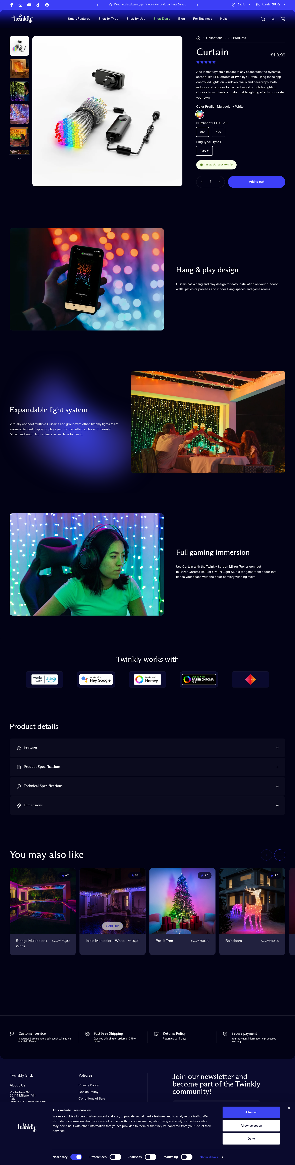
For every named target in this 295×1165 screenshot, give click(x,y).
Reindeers (233, 941)
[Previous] (98, 5)
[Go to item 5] (19, 159)
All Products (237, 38)
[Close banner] (288, 1108)
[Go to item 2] (19, 91)
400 (218, 132)
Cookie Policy (88, 1092)
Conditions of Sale (91, 1098)
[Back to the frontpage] (198, 38)
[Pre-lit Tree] (182, 901)
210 (202, 132)
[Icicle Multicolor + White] (112, 901)
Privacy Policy (88, 1085)
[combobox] (242, 5)
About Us (17, 1085)
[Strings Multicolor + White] (43, 901)
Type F (204, 150)
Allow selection (251, 1125)
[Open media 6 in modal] (107, 111)
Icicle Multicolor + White (105, 941)
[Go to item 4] (19, 137)
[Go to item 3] (19, 114)
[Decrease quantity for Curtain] (201, 182)
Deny (251, 1138)
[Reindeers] (252, 901)
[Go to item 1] (19, 68)
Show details (209, 1157)
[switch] (115, 1157)
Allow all (251, 1112)
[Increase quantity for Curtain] (220, 182)
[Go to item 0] (19, 46)
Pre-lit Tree (164, 941)
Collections (214, 38)
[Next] (196, 5)
